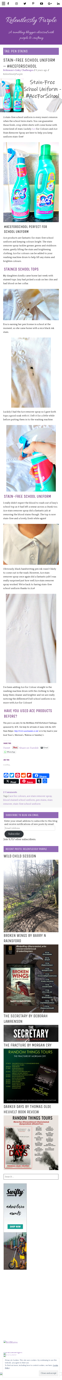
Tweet (6, 747)
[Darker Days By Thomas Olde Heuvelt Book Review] (31, 1117)
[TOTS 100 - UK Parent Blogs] (15, 1352)
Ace (33, 129)
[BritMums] (11, 1342)
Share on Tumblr (29, 747)
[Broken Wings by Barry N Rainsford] (31, 946)
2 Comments (10, 792)
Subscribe (14, 834)
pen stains (41, 800)
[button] (31, 95)
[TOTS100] (10, 1354)
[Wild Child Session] (31, 861)
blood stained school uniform (19, 800)
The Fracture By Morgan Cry (27, 1045)
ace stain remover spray (39, 796)
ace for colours (18, 796)
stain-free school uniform (27, 804)
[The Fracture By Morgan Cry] (31, 1050)
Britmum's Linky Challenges (18, 70)
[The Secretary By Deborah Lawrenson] (31, 1026)
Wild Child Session (20, 856)
